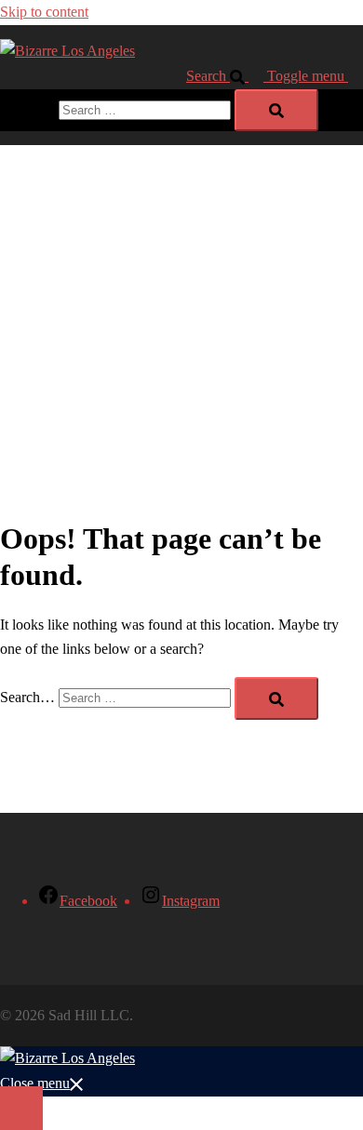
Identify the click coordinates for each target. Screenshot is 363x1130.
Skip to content (44, 12)
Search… (27, 109)
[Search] (276, 110)
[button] (226, 76)
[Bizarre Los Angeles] (67, 51)
